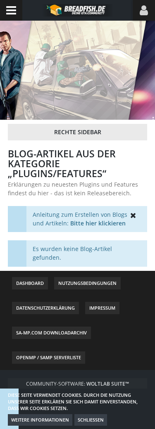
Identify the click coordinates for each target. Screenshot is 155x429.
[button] (11, 10)
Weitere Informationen (40, 420)
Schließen (91, 420)
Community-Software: (77, 383)
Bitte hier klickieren (98, 223)
